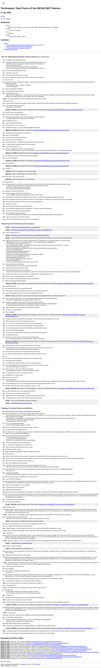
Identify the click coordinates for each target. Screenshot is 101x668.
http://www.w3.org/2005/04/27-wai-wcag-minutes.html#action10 (56, 504)
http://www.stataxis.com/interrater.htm (21, 403)
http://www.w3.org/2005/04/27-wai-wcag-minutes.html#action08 (81, 652)
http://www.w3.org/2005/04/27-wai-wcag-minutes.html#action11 (70, 604)
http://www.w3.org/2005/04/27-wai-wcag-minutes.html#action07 (73, 649)
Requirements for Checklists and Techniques (19, 46)
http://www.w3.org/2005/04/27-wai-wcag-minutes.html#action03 (50, 153)
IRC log (8, 19)
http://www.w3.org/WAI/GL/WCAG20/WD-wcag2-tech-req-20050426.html (31, 230)
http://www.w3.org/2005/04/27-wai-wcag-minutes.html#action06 (75, 283)
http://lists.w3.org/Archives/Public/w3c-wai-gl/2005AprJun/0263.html (30, 235)
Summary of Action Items (11, 49)
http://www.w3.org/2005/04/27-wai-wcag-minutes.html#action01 (64, 109)
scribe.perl (24, 664)
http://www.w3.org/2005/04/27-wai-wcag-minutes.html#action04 (51, 160)
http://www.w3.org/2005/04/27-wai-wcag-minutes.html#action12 (74, 628)
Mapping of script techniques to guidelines (18, 48)
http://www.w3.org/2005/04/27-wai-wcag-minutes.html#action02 (51, 130)
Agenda (3, 16)
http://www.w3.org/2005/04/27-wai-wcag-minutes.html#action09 (76, 388)
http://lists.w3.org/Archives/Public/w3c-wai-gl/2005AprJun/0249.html (21, 411)
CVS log (37, 664)
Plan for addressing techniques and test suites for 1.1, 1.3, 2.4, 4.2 (25, 45)
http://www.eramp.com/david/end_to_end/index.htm (25, 227)
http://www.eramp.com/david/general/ (21, 543)
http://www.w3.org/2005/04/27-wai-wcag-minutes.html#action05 (50, 166)
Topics (5, 43)
